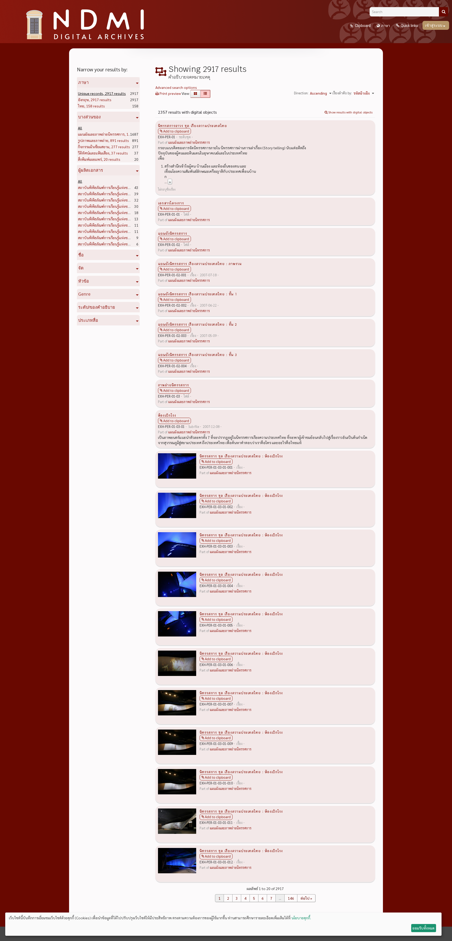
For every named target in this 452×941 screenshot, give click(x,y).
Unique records (102, 93)
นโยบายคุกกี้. (301, 917)
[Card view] (195, 94)
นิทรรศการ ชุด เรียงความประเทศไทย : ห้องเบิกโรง (241, 455)
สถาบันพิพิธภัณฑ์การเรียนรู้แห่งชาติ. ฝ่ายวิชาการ (124, 200)
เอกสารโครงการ (171, 202)
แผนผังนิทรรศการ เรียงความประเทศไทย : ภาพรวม (200, 263)
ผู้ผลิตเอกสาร (90, 170)
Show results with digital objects (349, 112)
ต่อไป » (306, 898)
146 (291, 898)
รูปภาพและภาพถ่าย (103, 140)
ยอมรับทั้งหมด (423, 928)
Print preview (170, 93)
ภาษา (385, 26)
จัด (81, 268)
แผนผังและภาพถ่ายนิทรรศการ (112, 134)
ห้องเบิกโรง (167, 415)
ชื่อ (81, 255)
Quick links (409, 26)
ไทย (91, 106)
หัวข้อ (83, 281)
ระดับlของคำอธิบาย (96, 307)
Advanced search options (176, 87)
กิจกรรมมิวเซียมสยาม (104, 146)
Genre (84, 294)
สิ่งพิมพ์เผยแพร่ (99, 159)
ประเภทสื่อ (88, 320)
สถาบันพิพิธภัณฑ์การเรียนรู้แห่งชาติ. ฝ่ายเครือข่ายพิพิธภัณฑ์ (132, 225)
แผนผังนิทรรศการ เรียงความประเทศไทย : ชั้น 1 (197, 293)
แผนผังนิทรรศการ (172, 233)
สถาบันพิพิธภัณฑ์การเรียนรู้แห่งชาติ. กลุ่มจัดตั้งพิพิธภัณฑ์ (130, 206)
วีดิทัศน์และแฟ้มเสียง (103, 153)
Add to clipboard (176, 131)
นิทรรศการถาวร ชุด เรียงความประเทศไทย (192, 125)
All (80, 127)
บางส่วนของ (89, 117)
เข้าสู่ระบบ (434, 25)
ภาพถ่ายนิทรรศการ (173, 384)
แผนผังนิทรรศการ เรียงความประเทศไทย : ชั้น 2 (197, 324)
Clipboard (362, 26)
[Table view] (205, 94)
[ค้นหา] (443, 11)
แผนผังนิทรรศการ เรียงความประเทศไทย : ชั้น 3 (197, 354)
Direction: (301, 93)
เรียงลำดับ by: (342, 93)
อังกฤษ (94, 99)
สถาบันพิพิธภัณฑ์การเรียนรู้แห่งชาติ (114, 187)
